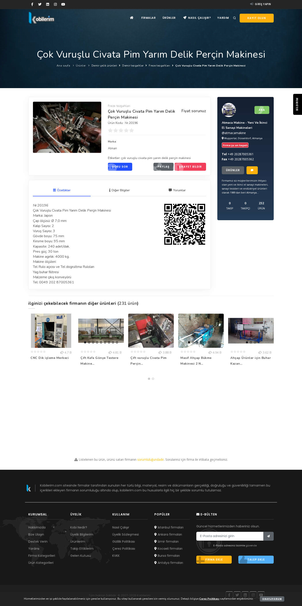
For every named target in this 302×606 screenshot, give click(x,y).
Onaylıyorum (272, 598)
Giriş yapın (262, 4)
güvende (251, 545)
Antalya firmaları (170, 563)
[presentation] (37, 126)
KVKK (116, 555)
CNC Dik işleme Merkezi (50, 358)
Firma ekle (214, 559)
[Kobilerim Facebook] (32, 4)
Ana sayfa (63, 65)
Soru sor (120, 167)
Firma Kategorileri (41, 555)
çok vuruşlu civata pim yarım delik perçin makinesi (156, 158)
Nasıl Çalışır (120, 527)
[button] (61, 147)
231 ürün (128, 303)
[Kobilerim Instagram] (55, 4)
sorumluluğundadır (150, 459)
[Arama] (234, 18)
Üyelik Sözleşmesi (125, 534)
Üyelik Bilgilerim (81, 534)
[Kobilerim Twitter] (40, 4)
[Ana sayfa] (131, 18)
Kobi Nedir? (78, 527)
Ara (262, 110)
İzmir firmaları (168, 541)
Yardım (223, 18)
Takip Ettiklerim (82, 548)
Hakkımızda (37, 527)
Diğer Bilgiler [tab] (121, 190)
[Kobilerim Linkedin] (48, 4)
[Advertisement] (151, 413)
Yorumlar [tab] (179, 190)
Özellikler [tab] (64, 190)
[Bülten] (268, 536)
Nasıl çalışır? (199, 18)
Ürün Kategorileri (41, 563)
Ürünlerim (77, 541)
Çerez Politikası (123, 548)
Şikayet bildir (190, 167)
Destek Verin (38, 541)
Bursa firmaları (168, 555)
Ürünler (169, 18)
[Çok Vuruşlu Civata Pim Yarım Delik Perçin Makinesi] (67, 127)
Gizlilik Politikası (123, 541)
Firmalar (148, 18)
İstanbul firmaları (170, 527)
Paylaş (163, 167)
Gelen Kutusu (80, 555)
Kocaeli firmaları (169, 548)
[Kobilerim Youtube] (63, 4)
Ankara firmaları (169, 534)
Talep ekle (256, 559)
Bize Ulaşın (36, 534)
